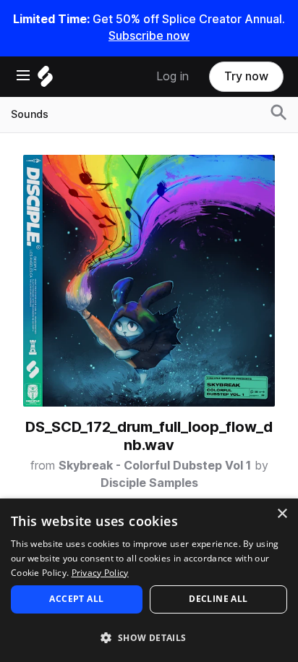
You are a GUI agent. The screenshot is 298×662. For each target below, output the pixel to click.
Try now (246, 76)
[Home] (45, 80)
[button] (149, 637)
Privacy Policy (100, 572)
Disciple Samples (149, 483)
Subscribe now (149, 36)
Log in (172, 76)
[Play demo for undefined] (149, 281)
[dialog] (149, 580)
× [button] (281, 514)
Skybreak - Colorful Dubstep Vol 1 (155, 465)
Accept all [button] (76, 599)
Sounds (29, 114)
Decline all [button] (218, 599)
